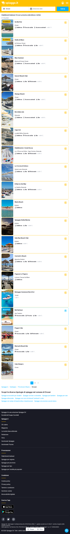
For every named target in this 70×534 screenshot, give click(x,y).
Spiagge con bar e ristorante (32, 395)
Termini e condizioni (7, 488)
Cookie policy (5, 481)
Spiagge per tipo (6, 466)
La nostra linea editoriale (9, 431)
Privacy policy (5, 484)
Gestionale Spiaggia (7, 441)
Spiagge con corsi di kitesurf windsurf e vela (29, 398)
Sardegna (13, 387)
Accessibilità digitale (8, 494)
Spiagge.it (4, 387)
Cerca (63, 9)
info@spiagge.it (43, 527)
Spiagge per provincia (8, 463)
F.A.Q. (3, 438)
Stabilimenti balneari (7, 456)
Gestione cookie (6, 491)
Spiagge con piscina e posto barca (45, 401)
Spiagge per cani (62, 395)
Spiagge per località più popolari (11, 469)
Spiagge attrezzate (7, 398)
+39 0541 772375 (34, 527)
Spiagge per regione (7, 459)
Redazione (4, 434)
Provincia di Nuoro (24, 387)
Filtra (41, 529)
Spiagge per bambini (49, 395)
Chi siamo (4, 424)
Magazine (4, 428)
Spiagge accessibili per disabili (11, 395)
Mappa (32, 529)
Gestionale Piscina (7, 444)
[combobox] (14, 9)
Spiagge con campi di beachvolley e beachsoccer (17, 401)
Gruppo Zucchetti (13, 415)
